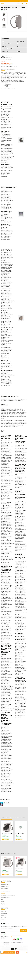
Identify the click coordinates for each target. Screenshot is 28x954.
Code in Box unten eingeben (4, 937)
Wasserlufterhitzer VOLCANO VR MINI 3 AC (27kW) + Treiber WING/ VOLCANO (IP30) (21, 869)
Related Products (6, 818)
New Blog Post (7, 802)
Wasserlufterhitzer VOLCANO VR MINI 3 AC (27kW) (7, 869)
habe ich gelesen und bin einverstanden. (13, 943)
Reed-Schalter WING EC (21, 833)
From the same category (8, 853)
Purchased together (19, 818)
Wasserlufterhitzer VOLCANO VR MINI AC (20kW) (7, 833)
